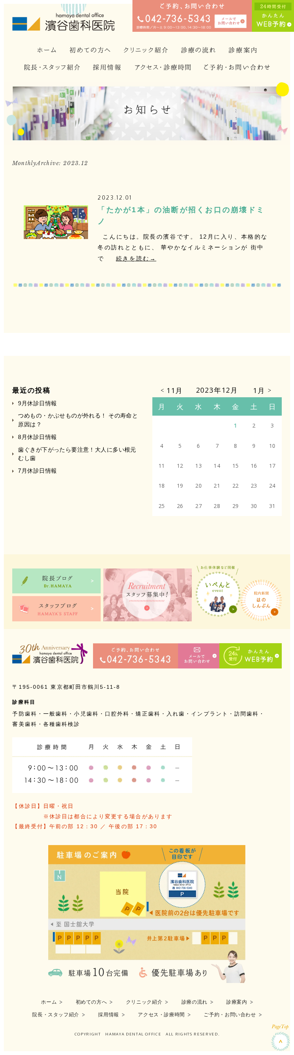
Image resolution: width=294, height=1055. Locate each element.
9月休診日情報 (37, 403)
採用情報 (108, 1014)
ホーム (49, 1002)
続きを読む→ (136, 258)
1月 (259, 390)
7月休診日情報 (37, 470)
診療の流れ (194, 1002)
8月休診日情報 (37, 437)
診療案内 (236, 1002)
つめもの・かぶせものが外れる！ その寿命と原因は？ (78, 419)
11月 (175, 390)
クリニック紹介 (144, 1002)
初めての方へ (91, 1002)
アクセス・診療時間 (161, 1014)
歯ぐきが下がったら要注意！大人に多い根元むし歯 (77, 453)
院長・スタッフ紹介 (55, 1014)
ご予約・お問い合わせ (230, 1014)
